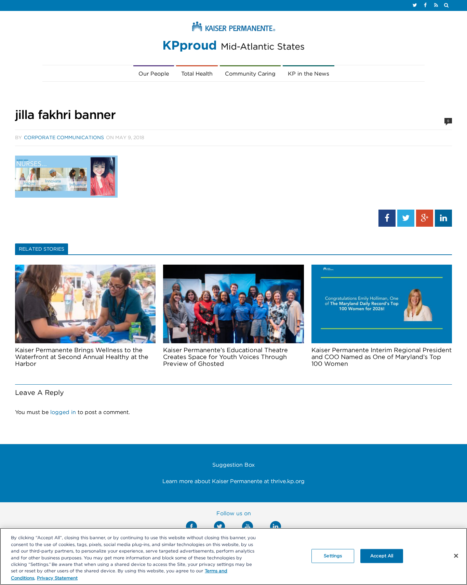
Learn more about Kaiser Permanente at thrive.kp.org (233, 481)
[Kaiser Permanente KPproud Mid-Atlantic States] (233, 38)
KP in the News (308, 74)
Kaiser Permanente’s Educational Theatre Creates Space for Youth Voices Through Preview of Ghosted (225, 357)
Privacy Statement (57, 578)
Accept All (381, 556)
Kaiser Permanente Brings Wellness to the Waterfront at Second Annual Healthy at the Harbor (81, 357)
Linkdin (275, 526)
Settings (333, 556)
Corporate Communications (64, 137)
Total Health (197, 74)
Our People (153, 74)
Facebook (191, 526)
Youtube (247, 526)
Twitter (219, 526)
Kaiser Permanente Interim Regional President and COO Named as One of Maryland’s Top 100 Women (381, 357)
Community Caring (250, 74)
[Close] (456, 555)
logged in (63, 412)
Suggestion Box (233, 465)
